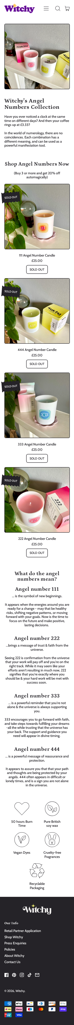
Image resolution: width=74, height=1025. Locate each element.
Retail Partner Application (22, 931)
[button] (58, 8)
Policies (9, 949)
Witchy (20, 991)
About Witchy (14, 956)
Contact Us (12, 962)
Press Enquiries (15, 943)
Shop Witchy (13, 937)
